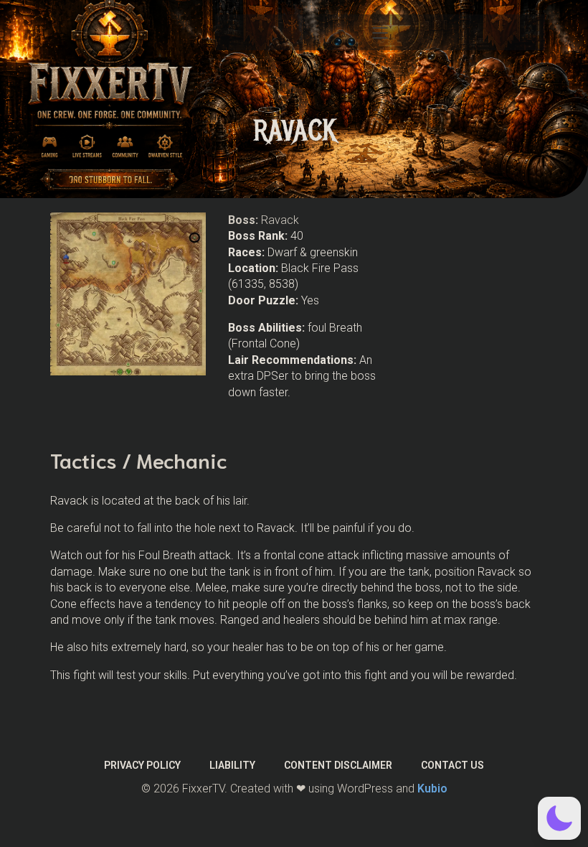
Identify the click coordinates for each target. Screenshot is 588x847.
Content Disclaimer (338, 765)
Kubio (432, 788)
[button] (559, 818)
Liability (232, 765)
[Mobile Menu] (380, 32)
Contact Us (452, 765)
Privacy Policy (142, 765)
